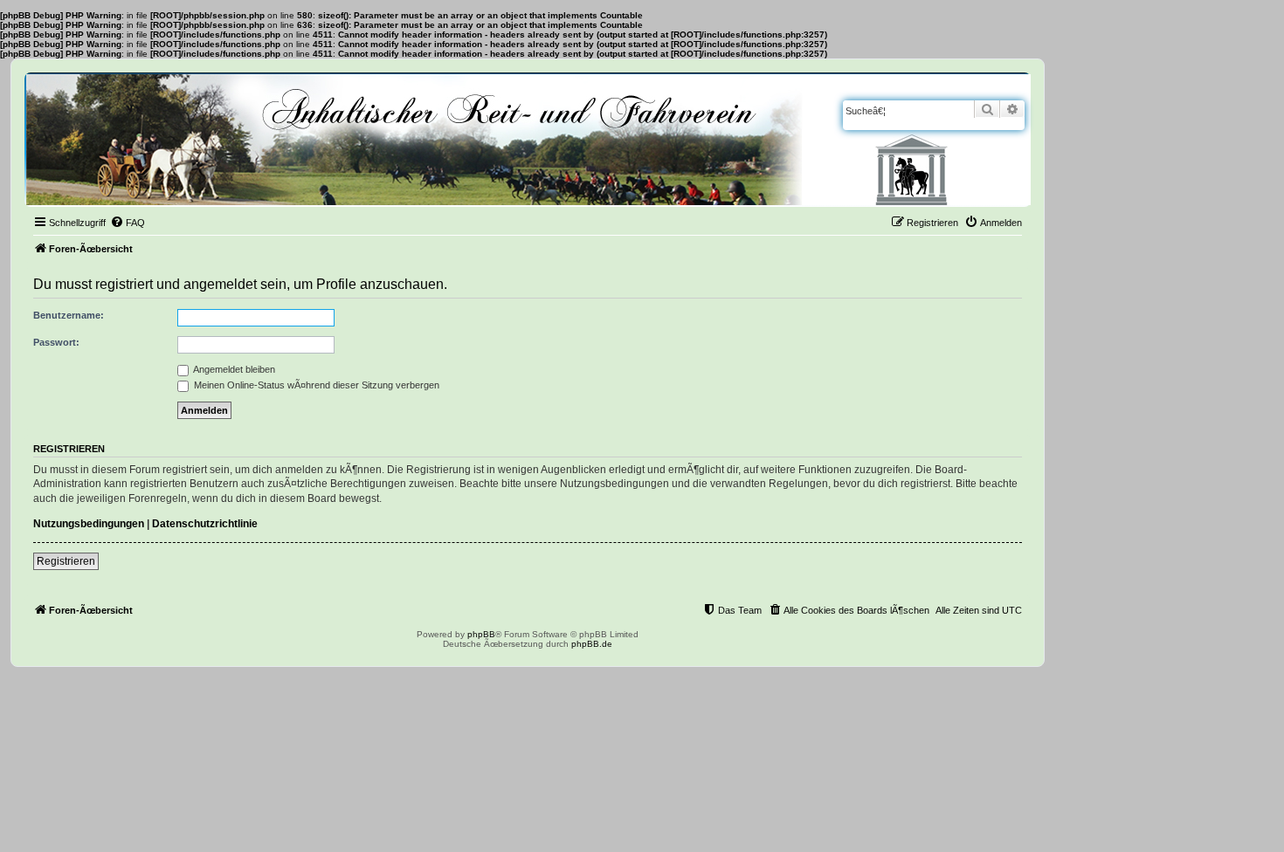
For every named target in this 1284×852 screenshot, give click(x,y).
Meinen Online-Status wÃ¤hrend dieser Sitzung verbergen (315, 385)
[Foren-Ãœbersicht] (528, 139)
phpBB (481, 634)
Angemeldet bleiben (233, 369)
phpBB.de (591, 644)
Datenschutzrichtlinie (205, 524)
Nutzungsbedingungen (88, 524)
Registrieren (66, 561)
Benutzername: (68, 315)
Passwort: (56, 342)
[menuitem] (127, 222)
